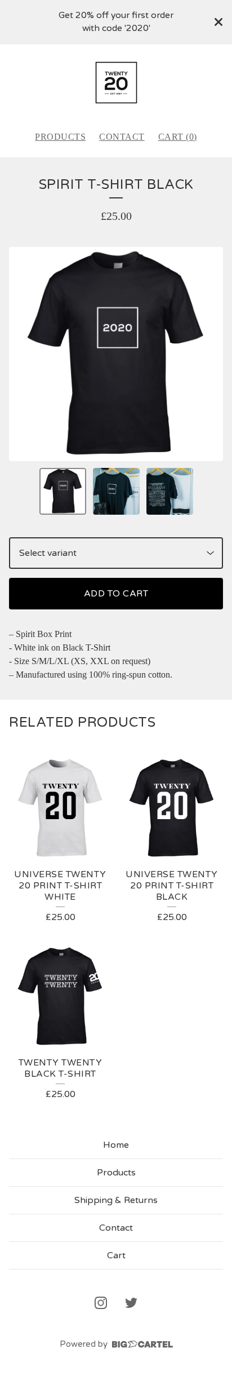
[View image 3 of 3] (169, 491)
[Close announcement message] (218, 22)
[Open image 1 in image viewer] (116, 354)
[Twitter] (131, 1303)
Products (60, 137)
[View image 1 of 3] (62, 491)
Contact (122, 137)
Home (116, 1145)
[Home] (116, 82)
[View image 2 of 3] (116, 491)
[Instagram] (101, 1303)
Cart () (177, 137)
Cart (116, 1255)
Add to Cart (116, 593)
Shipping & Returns (116, 1200)
